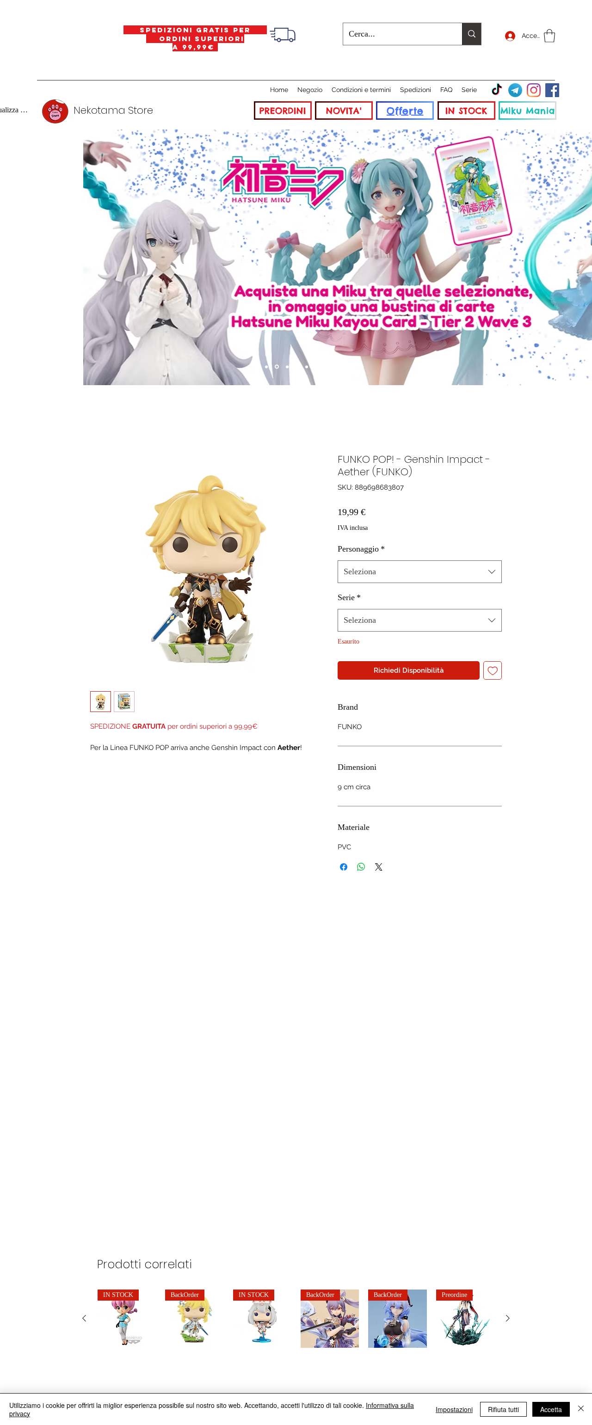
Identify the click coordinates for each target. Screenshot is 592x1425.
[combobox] (420, 572)
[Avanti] (553, 257)
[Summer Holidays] (266, 366)
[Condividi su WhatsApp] (361, 866)
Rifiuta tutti (503, 1409)
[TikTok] (497, 90)
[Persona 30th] (287, 366)
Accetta (551, 1409)
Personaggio (361, 548)
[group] (296, 1318)
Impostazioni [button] (454, 1409)
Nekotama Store (113, 110)
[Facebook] (552, 90)
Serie (349, 597)
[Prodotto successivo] (507, 1318)
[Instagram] (534, 90)
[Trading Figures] (306, 366)
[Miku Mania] (277, 367)
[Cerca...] (471, 34)
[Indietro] (38, 257)
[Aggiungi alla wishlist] (492, 670)
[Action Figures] (316, 366)
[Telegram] (515, 90)
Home (99, 419)
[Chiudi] (580, 1409)
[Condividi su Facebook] (343, 866)
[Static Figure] (297, 366)
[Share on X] (378, 866)
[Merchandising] (326, 366)
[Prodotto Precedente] (84, 1318)
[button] (549, 36)
